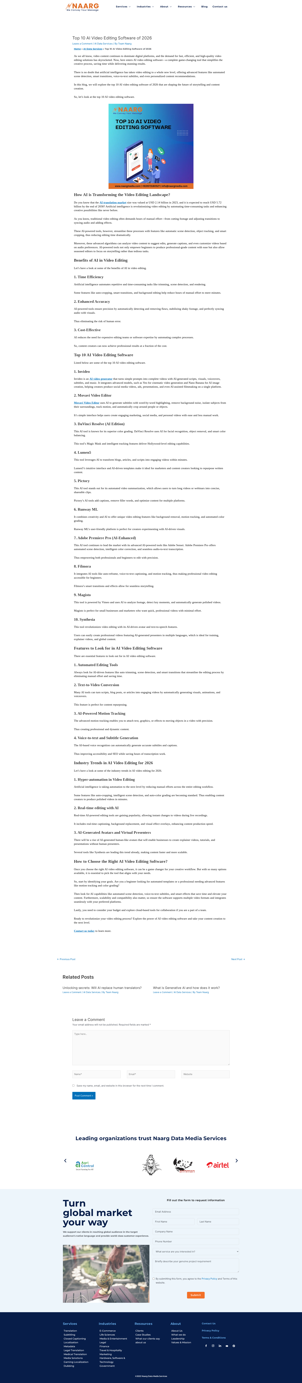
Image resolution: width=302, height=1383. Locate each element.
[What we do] (184, 1335)
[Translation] (79, 1331)
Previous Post (66, 959)
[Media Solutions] (79, 1358)
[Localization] (79, 1343)
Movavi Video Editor (86, 402)
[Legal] (115, 1343)
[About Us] (184, 1331)
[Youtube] (227, 1346)
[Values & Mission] (184, 1343)
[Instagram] (213, 1346)
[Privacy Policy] (220, 1331)
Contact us (220, 6)
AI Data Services (103, 43)
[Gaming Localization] (79, 1362)
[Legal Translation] (79, 1350)
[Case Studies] (151, 1335)
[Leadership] (184, 1339)
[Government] (115, 1366)
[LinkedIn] (220, 1346)
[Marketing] (115, 1354)
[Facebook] (206, 1346)
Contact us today (84, 930)
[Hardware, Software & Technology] (115, 1360)
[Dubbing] (79, 1366)
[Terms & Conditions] (220, 1338)
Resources (185, 6)
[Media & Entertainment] (115, 1339)
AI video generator (100, 378)
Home (77, 48)
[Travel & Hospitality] (115, 1350)
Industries (144, 6)
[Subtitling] (79, 1335)
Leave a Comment (82, 43)
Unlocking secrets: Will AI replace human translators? (102, 988)
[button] (65, 1160)
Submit (196, 1295)
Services (121, 6)
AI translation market (113, 202)
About (164, 6)
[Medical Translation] (79, 1354)
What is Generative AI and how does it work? (186, 988)
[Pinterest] (234, 1346)
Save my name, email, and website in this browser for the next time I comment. (120, 1085)
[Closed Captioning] (79, 1339)
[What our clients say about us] (151, 1341)
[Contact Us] (220, 1324)
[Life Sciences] (115, 1335)
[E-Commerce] (115, 1331)
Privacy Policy (209, 1278)
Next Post (238, 959)
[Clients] (151, 1331)
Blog (204, 6)
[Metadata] (79, 1346)
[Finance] (115, 1346)
